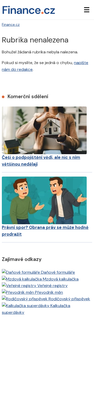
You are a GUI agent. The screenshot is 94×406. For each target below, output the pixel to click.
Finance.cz (11, 24)
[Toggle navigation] (86, 10)
